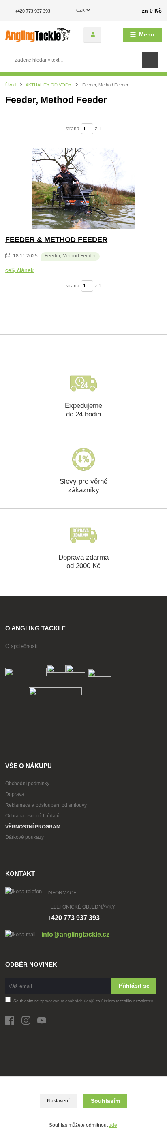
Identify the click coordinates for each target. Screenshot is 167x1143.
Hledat (150, 60)
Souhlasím (105, 1101)
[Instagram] (29, 1022)
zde (113, 1125)
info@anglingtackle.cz (75, 934)
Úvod (10, 84)
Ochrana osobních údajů (32, 816)
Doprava (14, 794)
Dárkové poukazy (24, 837)
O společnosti (21, 646)
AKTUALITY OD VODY (48, 84)
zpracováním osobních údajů (67, 1001)
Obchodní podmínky (27, 783)
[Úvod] (38, 35)
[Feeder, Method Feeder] (83, 188)
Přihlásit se (134, 985)
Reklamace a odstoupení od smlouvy (46, 805)
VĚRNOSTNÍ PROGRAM (32, 827)
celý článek (19, 270)
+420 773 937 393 (32, 11)
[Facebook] (13, 1022)
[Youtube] (45, 1022)
